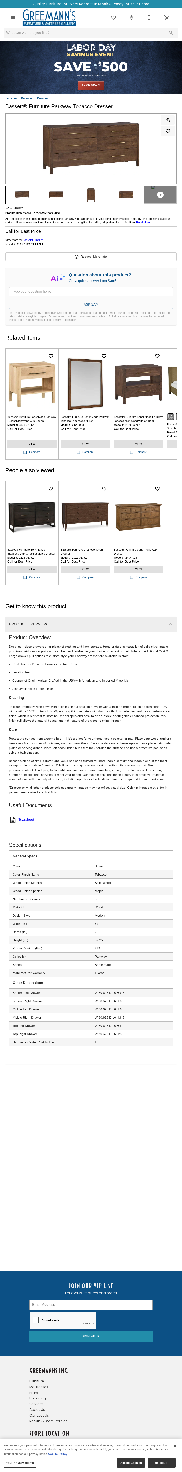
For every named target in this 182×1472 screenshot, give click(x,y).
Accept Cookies (131, 1462)
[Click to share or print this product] (168, 120)
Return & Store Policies (48, 1421)
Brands (35, 1392)
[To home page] (49, 17)
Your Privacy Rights (20, 1462)
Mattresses (38, 1387)
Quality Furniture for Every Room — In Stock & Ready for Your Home (91, 3)
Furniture (11, 98)
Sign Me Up (91, 1336)
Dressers (43, 98)
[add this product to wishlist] (168, 131)
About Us (37, 1409)
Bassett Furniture (33, 240)
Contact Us (39, 1415)
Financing (37, 1398)
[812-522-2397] (149, 17)
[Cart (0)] (167, 17)
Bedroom (27, 98)
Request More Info (94, 256)
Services (36, 1404)
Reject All (161, 1462)
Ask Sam (91, 304)
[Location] (131, 17)
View (32, 443)
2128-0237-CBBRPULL (31, 244)
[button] (13, 17)
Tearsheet (26, 819)
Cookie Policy (57, 1454)
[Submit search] (171, 33)
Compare (34, 452)
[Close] (175, 1446)
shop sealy (91, 85)
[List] (113, 17)
